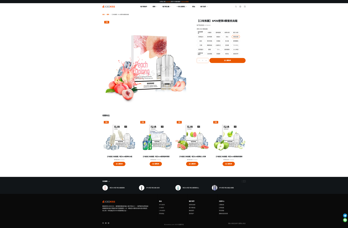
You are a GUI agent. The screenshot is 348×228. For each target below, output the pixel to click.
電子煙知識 (192, 207)
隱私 (229, 223)
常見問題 (221, 210)
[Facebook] (103, 223)
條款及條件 (234, 223)
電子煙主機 (165, 6)
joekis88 (168, 1)
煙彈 (154, 6)
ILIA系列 (161, 207)
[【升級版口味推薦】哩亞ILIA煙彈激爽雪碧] (156, 136)
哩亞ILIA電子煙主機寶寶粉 (117, 187)
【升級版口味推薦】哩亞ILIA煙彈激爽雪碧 (155, 157)
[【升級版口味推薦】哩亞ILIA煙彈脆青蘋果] (229, 136)
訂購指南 (221, 204)
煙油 (193, 6)
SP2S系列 (162, 204)
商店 (244, 223)
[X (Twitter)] (105, 223)
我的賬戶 (191, 213)
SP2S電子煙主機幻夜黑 (153, 187)
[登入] (240, 6)
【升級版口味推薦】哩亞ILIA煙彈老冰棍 (119, 157)
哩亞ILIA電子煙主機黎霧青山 (191, 187)
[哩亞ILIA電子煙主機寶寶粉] (105, 187)
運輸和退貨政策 (223, 213)
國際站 (240, 223)
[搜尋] (236, 6)
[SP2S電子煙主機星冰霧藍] (214, 187)
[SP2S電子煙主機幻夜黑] (141, 187)
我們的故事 (192, 204)
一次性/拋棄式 (180, 6)
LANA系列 (162, 210)
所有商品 (161, 213)
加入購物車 (227, 60)
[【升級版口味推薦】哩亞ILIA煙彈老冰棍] (119, 136)
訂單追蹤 (221, 207)
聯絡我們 (191, 210)
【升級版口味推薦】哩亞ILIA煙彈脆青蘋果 (228, 157)
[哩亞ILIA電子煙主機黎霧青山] (178, 187)
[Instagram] (108, 223)
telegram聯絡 (185, 1)
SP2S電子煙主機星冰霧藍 (226, 187)
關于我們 (203, 6)
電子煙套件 (143, 6)
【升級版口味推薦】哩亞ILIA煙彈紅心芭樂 (192, 157)
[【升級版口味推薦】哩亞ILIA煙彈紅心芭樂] (192, 136)
